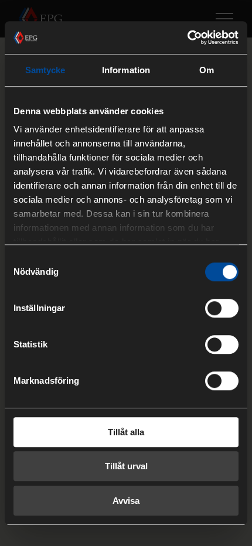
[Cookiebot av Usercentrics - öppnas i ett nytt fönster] (187, 37)
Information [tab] (126, 70)
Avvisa (126, 501)
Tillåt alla (126, 432)
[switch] (222, 308)
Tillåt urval (126, 466)
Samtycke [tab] (45, 70)
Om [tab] (206, 70)
